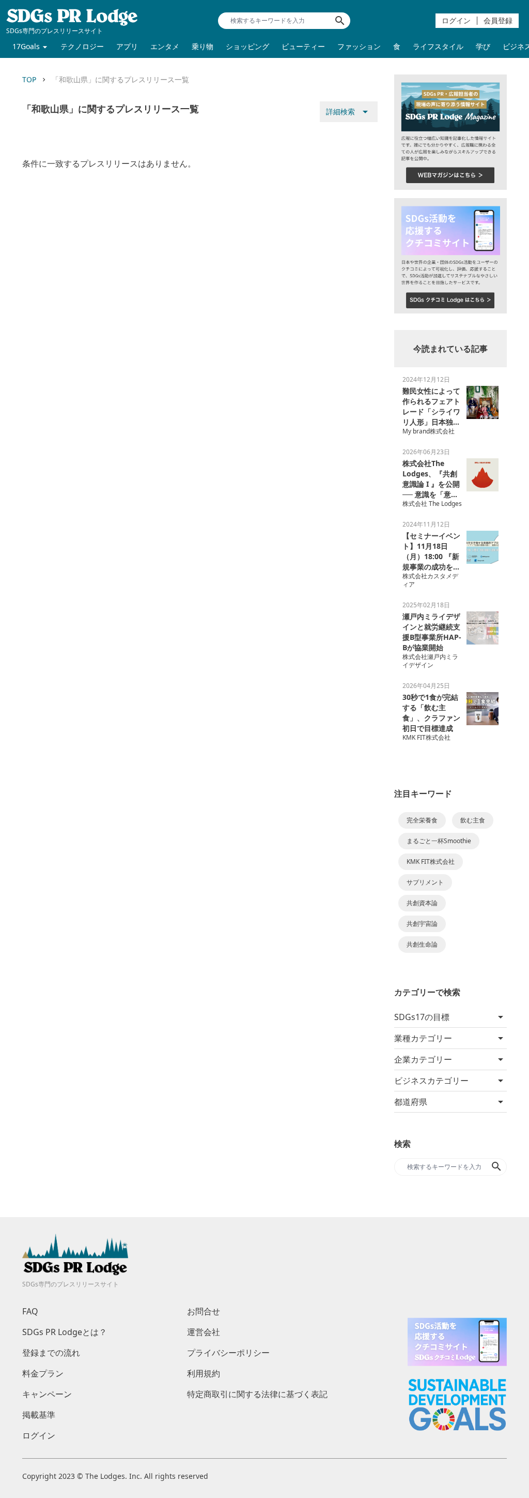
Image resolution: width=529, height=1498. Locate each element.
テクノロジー (82, 46)
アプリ (127, 46)
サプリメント (425, 882)
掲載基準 (38, 1414)
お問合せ (203, 1311)
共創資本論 (422, 902)
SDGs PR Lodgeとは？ (64, 1332)
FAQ (30, 1311)
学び (483, 46)
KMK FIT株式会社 (431, 861)
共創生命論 (422, 944)
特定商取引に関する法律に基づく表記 (257, 1394)
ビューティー (303, 46)
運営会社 (203, 1332)
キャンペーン (47, 1394)
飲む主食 (472, 820)
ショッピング (247, 46)
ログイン (456, 20)
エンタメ (164, 46)
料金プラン (43, 1373)
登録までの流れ (51, 1352)
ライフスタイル (438, 46)
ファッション (359, 46)
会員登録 (498, 20)
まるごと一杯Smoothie (439, 840)
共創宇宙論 (422, 923)
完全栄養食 (422, 820)
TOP (29, 79)
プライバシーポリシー (228, 1352)
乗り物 (202, 46)
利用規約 (203, 1373)
